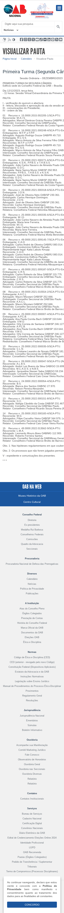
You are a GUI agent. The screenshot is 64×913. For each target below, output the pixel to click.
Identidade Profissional (32, 842)
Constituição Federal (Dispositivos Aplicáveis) (32, 667)
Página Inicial (10, 58)
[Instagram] (25, 39)
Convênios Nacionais (32, 828)
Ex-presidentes (32, 525)
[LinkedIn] (48, 39)
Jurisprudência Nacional (32, 715)
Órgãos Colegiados (32, 613)
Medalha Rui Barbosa (32, 529)
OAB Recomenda (32, 852)
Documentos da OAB (32, 632)
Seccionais (32, 548)
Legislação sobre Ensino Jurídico (32, 681)
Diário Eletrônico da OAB (32, 833)
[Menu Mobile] (59, 8)
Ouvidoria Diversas (32, 774)
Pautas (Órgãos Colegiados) (32, 857)
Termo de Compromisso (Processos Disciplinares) (32, 871)
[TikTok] (41, 39)
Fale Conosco (32, 754)
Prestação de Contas (32, 618)
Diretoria (32, 520)
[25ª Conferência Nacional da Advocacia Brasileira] (42, 10)
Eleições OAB (32, 637)
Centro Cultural (32, 501)
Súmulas (32, 725)
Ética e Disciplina (32, 642)
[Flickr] (45, 39)
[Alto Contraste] (13, 39)
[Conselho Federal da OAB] (15, 10)
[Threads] (29, 39)
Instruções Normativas (32, 676)
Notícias (9, 30)
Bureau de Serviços (32, 813)
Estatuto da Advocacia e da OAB (32, 671)
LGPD (32, 847)
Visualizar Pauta (44, 58)
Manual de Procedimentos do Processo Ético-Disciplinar (32, 686)
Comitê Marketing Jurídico (32, 750)
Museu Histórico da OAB (32, 495)
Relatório (32, 779)
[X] (33, 39)
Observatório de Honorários (32, 759)
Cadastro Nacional (32, 818)
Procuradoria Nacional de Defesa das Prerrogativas (32, 564)
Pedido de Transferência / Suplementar (32, 862)
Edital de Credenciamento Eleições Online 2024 (32, 837)
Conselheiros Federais (32, 534)
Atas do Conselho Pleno (32, 608)
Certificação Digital (32, 823)
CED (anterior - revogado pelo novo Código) (32, 662)
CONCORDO (32, 904)
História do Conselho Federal (32, 623)
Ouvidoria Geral (32, 764)
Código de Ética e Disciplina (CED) (32, 657)
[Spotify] (52, 39)
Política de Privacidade (32, 588)
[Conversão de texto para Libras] (4, 39)
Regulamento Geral (32, 695)
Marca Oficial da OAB (32, 627)
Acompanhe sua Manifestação (32, 745)
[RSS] (56, 39)
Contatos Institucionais (32, 798)
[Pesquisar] (58, 27)
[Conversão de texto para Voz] (9, 39)
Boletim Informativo (32, 730)
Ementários (32, 720)
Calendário (26, 58)
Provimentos (32, 691)
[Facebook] (21, 39)
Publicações (32, 593)
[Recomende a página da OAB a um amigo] (60, 39)
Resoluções (32, 700)
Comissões (32, 539)
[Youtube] (37, 39)
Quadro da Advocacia (32, 544)
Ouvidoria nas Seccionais (32, 769)
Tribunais (32, 866)
